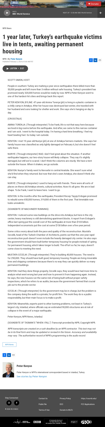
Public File (43, 404)
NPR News (7, 28)
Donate (95, 4)
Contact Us (43, 399)
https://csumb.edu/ (89, 399)
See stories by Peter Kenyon (32, 376)
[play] (7, 12)
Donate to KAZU (66, 410)
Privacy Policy (65, 399)
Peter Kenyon (16, 59)
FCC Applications (88, 404)
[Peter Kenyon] (8, 369)
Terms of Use (44, 410)
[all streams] (101, 13)
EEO (61, 404)
